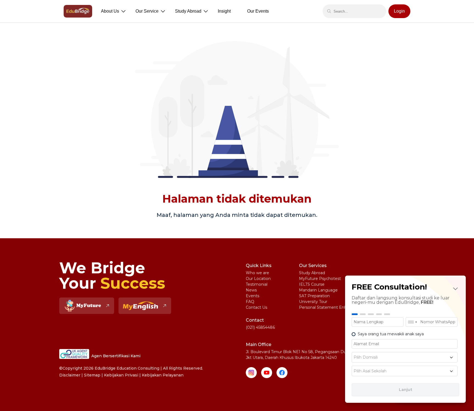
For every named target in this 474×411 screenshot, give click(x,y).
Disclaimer (69, 375)
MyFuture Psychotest (320, 278)
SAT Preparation (314, 295)
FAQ (250, 301)
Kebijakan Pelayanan (163, 375)
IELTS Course (312, 284)
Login (399, 11)
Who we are (257, 272)
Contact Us (256, 307)
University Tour (313, 301)
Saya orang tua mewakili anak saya (391, 333)
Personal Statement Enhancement (333, 307)
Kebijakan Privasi (121, 375)
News (251, 290)
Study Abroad (312, 272)
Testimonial (256, 284)
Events (252, 295)
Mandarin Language (318, 290)
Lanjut (405, 389)
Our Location (258, 278)
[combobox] (412, 322)
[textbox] (405, 357)
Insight (224, 11)
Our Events (258, 11)
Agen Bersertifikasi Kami (115, 355)
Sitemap (92, 375)
